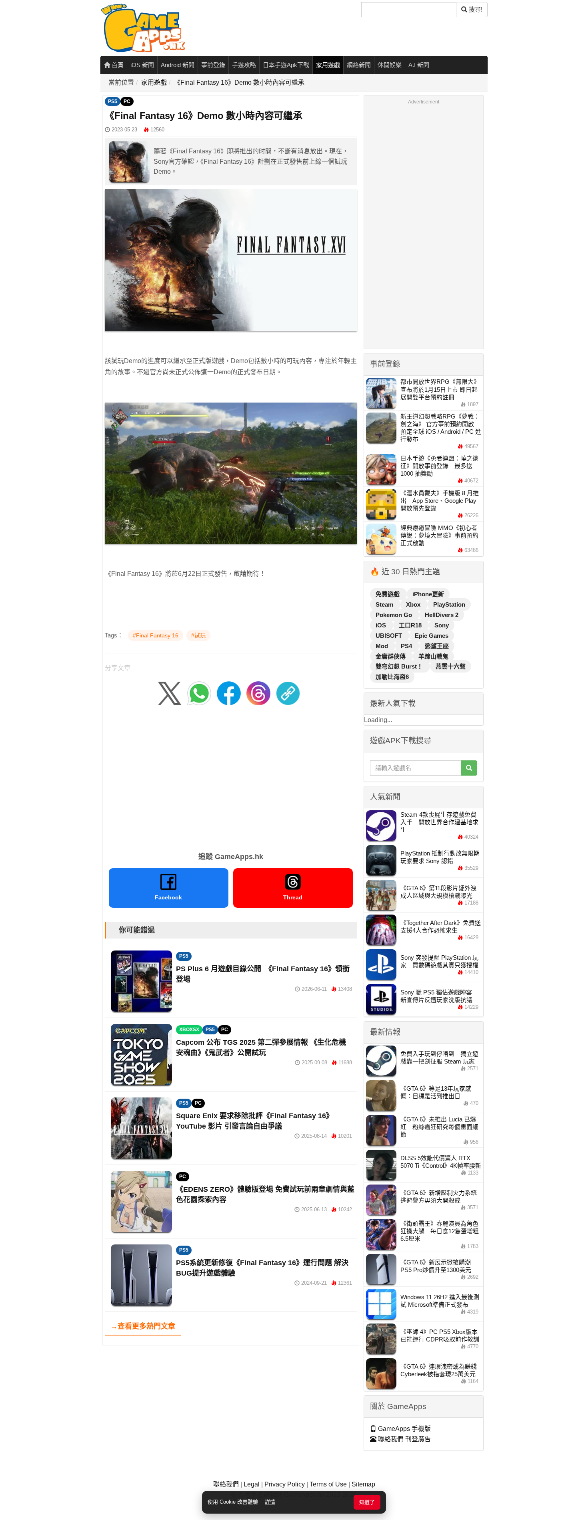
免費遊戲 (388, 594)
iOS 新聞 (142, 65)
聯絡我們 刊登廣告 (403, 1439)
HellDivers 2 (441, 614)
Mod (383, 646)
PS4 (407, 646)
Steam (385, 604)
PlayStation (449, 604)
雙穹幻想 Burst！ (400, 666)
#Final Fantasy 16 (155, 635)
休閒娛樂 (390, 65)
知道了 (367, 1502)
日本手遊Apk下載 (286, 65)
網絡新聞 (359, 65)
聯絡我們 (226, 1484)
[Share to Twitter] (170, 692)
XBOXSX (189, 1029)
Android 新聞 (177, 65)
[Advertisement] (231, 781)
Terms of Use (328, 1484)
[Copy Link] (288, 692)
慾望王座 (437, 646)
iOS (382, 625)
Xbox (414, 604)
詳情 (270, 1502)
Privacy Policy (284, 1484)
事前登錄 (213, 65)
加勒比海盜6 (392, 676)
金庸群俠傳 (391, 656)
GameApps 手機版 (403, 1428)
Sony (441, 625)
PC (127, 101)
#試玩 (198, 635)
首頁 (117, 65)
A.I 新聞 (418, 65)
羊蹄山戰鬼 (433, 656)
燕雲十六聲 (451, 666)
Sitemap (363, 1484)
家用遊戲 (328, 65)
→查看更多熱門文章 (142, 1326)
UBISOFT (390, 635)
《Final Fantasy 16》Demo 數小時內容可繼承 (239, 82)
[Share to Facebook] (229, 692)
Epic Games (431, 635)
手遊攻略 (244, 65)
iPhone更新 (428, 594)
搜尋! (474, 9)
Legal (252, 1484)
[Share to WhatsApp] (199, 692)
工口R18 (411, 625)
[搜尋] (469, 768)
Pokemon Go (395, 614)
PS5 (112, 101)
